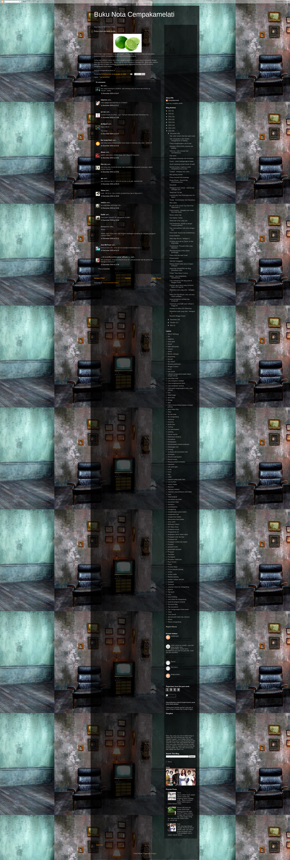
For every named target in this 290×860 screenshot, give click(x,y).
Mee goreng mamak (176, 174)
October (173, 322)
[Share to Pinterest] (144, 74)
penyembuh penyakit (174, 549)
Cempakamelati (173, 100)
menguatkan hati (173, 514)
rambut (170, 572)
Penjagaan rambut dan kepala (177, 542)
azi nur (103, 112)
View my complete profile (174, 103)
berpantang (171, 356)
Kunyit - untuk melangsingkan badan (181, 161)
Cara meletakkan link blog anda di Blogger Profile (181, 281)
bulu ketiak (171, 371)
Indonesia (171, 419)
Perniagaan (171, 557)
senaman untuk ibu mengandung (178, 587)
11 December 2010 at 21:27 (110, 105)
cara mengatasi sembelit (176, 381)
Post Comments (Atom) (111, 283)
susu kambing (172, 597)
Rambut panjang (173, 577)
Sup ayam (173, 155)
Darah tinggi (172, 395)
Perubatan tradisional (175, 559)
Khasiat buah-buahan (175, 457)
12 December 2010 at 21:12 (110, 238)
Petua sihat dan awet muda (178, 255)
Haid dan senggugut (176, 261)
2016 (170, 114)
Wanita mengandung (174, 622)
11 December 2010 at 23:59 (110, 172)
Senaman (171, 584)
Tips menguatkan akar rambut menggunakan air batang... (179, 139)
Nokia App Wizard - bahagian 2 (180, 238)
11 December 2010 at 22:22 (110, 146)
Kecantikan (171, 439)
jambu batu (171, 424)
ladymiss (104, 100)
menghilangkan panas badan (177, 512)
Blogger (153, 853)
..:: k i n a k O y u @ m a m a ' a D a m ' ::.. (115, 257)
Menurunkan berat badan (176, 519)
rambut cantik (172, 574)
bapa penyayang (173, 346)
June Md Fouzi (106, 245)
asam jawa (171, 341)
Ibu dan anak (172, 414)
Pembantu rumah (173, 529)
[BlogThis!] (137, 74)
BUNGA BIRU (175, 674)
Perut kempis (172, 562)
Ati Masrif (104, 124)
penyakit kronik (173, 547)
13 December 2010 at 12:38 (110, 264)
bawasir (170, 349)
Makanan (171, 487)
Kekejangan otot (173, 447)
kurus (169, 472)
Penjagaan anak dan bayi (176, 537)
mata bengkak (172, 497)
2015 (170, 116)
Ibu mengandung (173, 417)
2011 (170, 128)
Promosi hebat (172, 567)
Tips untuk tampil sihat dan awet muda (182, 136)
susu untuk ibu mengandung (177, 599)
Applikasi (171, 339)
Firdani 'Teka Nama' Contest (179, 273)
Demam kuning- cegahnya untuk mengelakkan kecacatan (180, 168)
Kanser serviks (173, 434)
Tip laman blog (172, 604)
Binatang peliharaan (174, 364)
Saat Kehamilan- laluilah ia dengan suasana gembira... (181, 224)
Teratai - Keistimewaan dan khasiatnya (182, 200)
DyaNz (103, 214)
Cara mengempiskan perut (176, 383)
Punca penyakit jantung (175, 569)
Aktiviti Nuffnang (173, 334)
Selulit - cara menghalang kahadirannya (178, 277)
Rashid (173, 661)
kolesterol (171, 464)
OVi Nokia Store (173, 527)
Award (170, 344)
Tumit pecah (172, 614)
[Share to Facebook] (142, 74)
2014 (170, 119)
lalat (169, 474)
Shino (103, 190)
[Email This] (135, 74)
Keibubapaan (172, 442)
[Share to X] (140, 74)
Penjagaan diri (172, 539)
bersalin (170, 359)
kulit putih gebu (173, 467)
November (173, 319)
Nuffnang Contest (173, 524)
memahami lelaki (173, 502)
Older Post (156, 278)
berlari (170, 351)
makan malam (172, 484)
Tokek (170, 612)
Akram (103, 152)
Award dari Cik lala (176, 192)
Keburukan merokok (174, 437)
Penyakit (171, 544)
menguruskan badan (174, 517)
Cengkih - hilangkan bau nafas (179, 171)
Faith (168, 767)
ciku (169, 392)
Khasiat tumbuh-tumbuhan (176, 462)
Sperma (170, 589)
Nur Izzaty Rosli (106, 140)
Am (169, 336)
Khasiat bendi (174, 258)
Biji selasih (171, 361)
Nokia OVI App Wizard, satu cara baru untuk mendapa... (182, 295)
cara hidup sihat (173, 378)
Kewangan (171, 454)
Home (128, 278)
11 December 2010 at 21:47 (110, 134)
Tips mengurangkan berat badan (178, 609)
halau (169, 412)
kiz (102, 86)
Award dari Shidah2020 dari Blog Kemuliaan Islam (180, 269)
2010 (170, 131)
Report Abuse (171, 627)
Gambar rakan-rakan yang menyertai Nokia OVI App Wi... (181, 286)
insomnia (171, 422)
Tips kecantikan (104, 77)
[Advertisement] (180, 60)
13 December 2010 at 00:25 (110, 250)
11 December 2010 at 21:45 (110, 117)
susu (169, 594)
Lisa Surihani (172, 482)
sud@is (103, 202)
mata (169, 494)
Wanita (170, 619)
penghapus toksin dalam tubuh (178, 534)
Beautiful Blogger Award (177, 316)
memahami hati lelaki (175, 499)
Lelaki (170, 477)
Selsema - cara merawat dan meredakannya (179, 152)
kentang (170, 449)
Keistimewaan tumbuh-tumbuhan (178, 444)
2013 (170, 122)
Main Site (99, 845)
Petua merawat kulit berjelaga (179, 177)
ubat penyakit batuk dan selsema (179, 617)
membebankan (172, 507)
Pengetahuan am (173, 532)
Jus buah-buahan (173, 429)
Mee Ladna (173, 203)
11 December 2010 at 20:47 (110, 93)
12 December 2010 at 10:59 (110, 196)
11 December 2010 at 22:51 (110, 158)
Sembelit (171, 582)
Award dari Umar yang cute (178, 221)
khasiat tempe (172, 459)
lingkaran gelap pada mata (176, 479)
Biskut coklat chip (175, 215)
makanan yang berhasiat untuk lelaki (180, 492)
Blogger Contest (173, 366)
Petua (170, 564)
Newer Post (99, 278)
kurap (169, 469)
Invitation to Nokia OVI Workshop (181, 308)
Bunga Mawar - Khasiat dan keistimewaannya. (179, 181)
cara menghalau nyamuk (176, 386)
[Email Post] (131, 74)
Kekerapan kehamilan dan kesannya (181, 158)
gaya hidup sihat (173, 409)
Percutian (171, 554)
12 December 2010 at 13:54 (110, 220)
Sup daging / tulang (176, 218)
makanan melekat (173, 489)
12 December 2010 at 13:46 (110, 208)
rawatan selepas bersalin (176, 579)
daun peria (171, 397)
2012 (170, 125)
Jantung (170, 427)
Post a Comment (104, 269)
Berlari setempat (173, 354)
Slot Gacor (174, 667)
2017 (170, 111)
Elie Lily (104, 164)
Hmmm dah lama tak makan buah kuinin (184, 808)
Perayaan (171, 552)
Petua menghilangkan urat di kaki (180, 143)
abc (102, 178)
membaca (171, 504)
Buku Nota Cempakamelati (134, 14)
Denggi (170, 400)
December (173, 133)
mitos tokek (171, 522)
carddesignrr (175, 636)
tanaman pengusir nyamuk (176, 602)
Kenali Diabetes (175, 236)
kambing (170, 432)
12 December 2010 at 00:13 (110, 184)
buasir (170, 369)
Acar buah (173, 185)
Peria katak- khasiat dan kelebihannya (182, 233)
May (171, 325)
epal (169, 402)
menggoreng (172, 509)
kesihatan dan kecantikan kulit (178, 452)
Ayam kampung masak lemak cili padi (182, 164)
